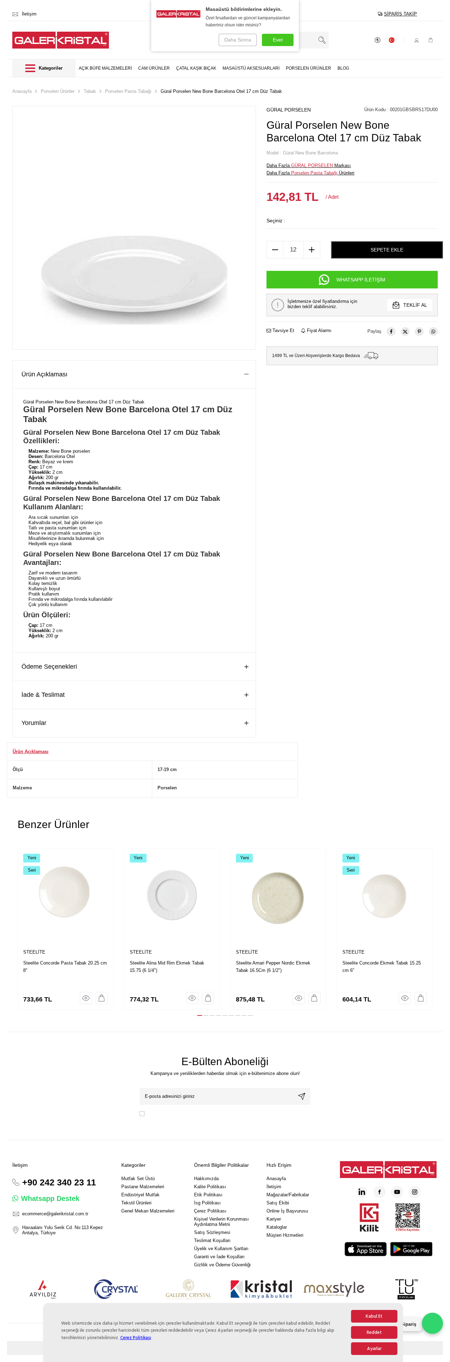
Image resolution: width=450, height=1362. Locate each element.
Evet (278, 40)
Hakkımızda (206, 1178)
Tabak (90, 91)
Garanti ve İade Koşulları (219, 1256)
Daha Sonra (237, 40)
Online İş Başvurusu (287, 1211)
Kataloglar (276, 1227)
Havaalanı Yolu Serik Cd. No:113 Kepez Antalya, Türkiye (62, 1230)
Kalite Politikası (210, 1186)
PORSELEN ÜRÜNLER (308, 68)
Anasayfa (22, 91)
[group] (134, 227)
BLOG (343, 68)
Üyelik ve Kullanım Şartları (221, 1248)
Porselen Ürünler (58, 91)
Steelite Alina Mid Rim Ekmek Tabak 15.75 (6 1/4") (167, 966)
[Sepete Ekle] (102, 998)
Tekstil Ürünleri (136, 1202)
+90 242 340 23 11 (59, 1182)
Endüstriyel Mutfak (140, 1194)
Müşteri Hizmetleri (284, 1235)
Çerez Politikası (135, 1338)
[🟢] (432, 1323)
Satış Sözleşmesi (212, 1232)
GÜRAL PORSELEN (288, 110)
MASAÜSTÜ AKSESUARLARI (251, 68)
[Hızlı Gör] (86, 998)
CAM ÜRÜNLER (154, 68)
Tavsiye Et (282, 330)
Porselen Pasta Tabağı (128, 91)
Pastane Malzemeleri (142, 1186)
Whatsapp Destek (50, 1198)
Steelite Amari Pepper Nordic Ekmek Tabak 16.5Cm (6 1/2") (273, 966)
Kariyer (273, 1219)
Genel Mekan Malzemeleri (147, 1211)
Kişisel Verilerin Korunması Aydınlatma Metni (221, 1221)
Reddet (374, 1332)
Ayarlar (374, 1349)
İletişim (273, 1186)
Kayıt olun (301, 1096)
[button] (199, 1015)
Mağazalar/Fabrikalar (287, 1194)
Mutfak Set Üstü (138, 1178)
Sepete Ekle (387, 250)
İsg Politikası (207, 1202)
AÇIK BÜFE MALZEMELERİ (105, 68)
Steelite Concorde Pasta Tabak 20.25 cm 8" (65, 966)
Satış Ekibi (277, 1202)
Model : (302, 152)
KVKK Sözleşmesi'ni (170, 1113)
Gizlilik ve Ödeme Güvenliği (222, 1264)
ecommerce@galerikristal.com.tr (55, 1213)
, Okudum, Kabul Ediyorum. (201, 1113)
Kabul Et (374, 1316)
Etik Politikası (208, 1194)
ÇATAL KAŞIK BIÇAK (196, 68)
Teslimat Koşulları (212, 1240)
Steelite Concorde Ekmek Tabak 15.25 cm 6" (381, 966)
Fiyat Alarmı (319, 330)
